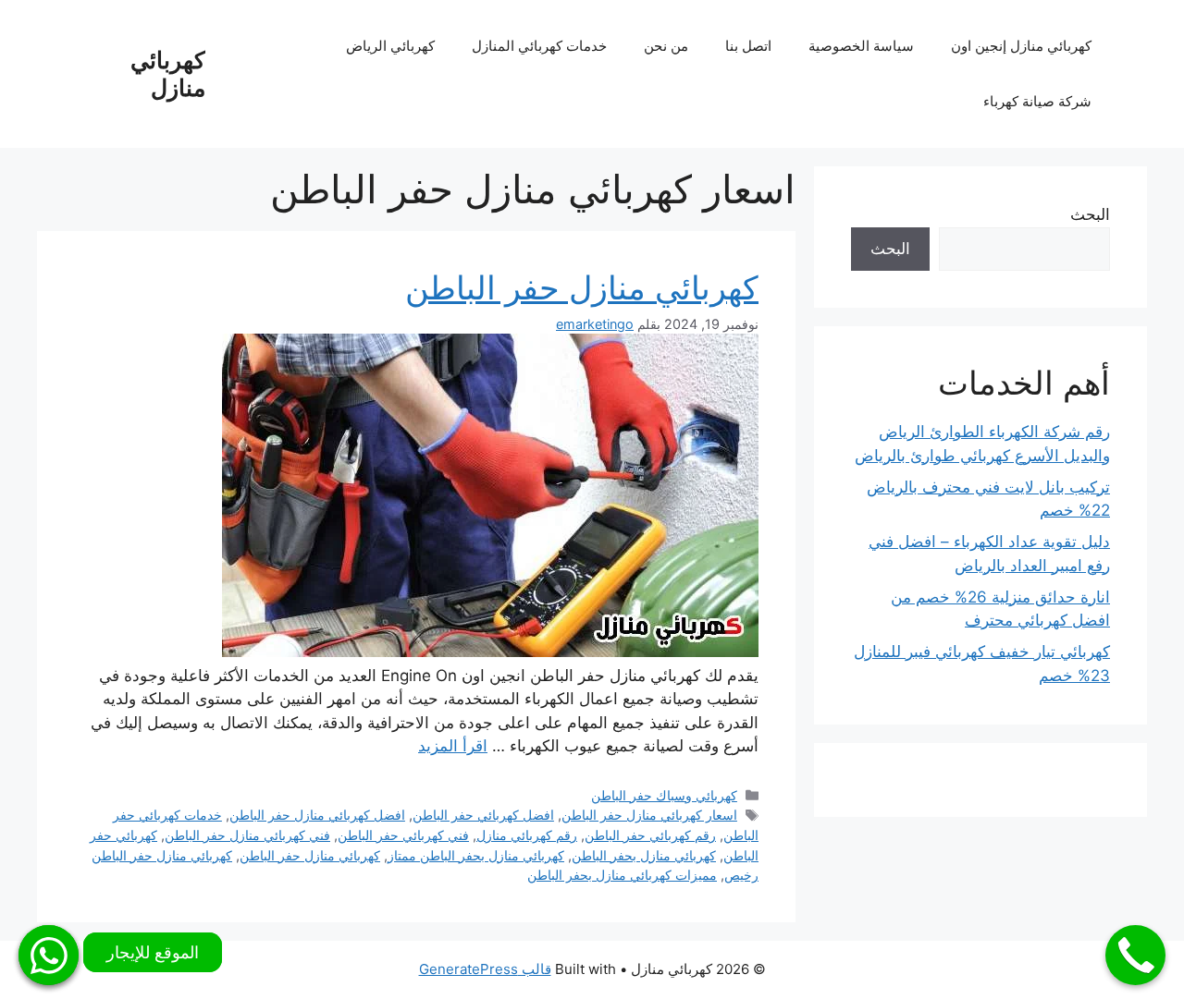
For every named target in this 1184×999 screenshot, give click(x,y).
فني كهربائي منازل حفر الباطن (247, 835)
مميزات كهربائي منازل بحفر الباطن (622, 875)
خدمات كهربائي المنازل (539, 46)
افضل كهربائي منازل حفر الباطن (317, 814)
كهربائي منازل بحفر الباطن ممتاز (476, 855)
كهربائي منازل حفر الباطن (581, 287)
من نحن (666, 46)
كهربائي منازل (167, 74)
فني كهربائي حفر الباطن (403, 835)
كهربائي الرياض (390, 46)
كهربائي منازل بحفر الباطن (644, 855)
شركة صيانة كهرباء (1037, 101)
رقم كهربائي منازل (526, 835)
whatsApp (48, 955)
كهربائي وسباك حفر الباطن (664, 795)
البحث (1090, 214)
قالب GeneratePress (485, 969)
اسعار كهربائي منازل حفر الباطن (649, 814)
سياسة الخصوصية (861, 46)
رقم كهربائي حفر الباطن (650, 835)
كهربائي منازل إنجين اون (1021, 46)
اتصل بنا (748, 46)
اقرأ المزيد (452, 746)
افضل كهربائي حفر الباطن (483, 814)
